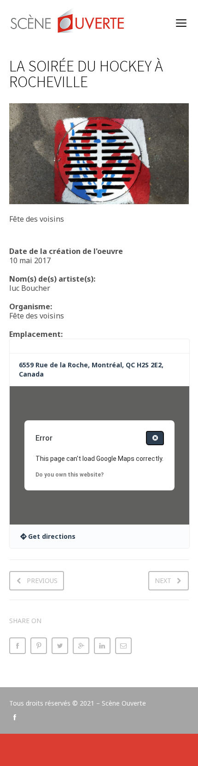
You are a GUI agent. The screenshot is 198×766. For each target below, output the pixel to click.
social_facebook (14, 717)
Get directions (52, 536)
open (181, 23)
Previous (42, 580)
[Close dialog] (154, 438)
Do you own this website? (69, 474)
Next (163, 580)
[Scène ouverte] (68, 23)
